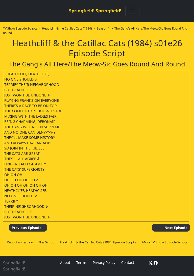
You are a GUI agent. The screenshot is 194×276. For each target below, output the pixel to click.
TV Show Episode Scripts (20, 28)
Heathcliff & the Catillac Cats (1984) (67, 28)
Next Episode (175, 227)
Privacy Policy (104, 262)
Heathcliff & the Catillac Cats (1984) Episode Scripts (98, 242)
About (65, 262)
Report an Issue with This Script (30, 242)
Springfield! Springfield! (95, 11)
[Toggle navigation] (132, 11)
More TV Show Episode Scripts (164, 242)
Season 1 (103, 28)
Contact (127, 262)
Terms (81, 262)
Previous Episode (26, 227)
